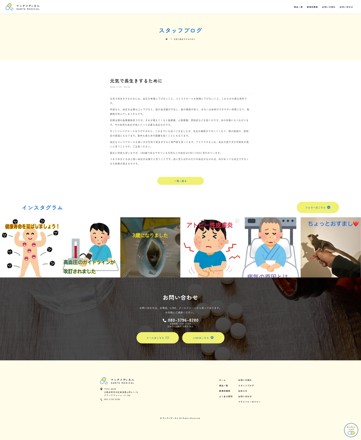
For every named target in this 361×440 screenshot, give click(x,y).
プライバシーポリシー (249, 401)
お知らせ (242, 390)
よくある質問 (226, 396)
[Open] (30, 247)
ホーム (222, 380)
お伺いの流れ (329, 7)
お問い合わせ (346, 7)
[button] (180, 181)
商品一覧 (298, 7)
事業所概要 (312, 7)
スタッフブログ (246, 385)
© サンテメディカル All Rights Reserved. (180, 418)
